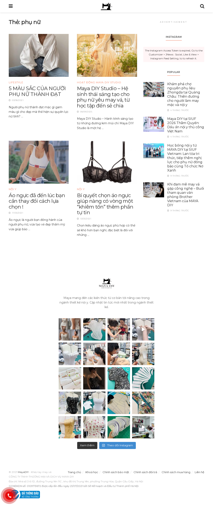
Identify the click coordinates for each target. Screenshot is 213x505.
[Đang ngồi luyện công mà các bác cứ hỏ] (94, 329)
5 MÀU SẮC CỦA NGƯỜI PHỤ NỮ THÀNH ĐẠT (37, 91)
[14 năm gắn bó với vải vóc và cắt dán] (70, 427)
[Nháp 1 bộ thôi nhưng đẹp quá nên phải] (70, 329)
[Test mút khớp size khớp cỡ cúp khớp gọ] (119, 427)
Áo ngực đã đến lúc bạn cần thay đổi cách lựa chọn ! (37, 201)
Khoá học (91, 472)
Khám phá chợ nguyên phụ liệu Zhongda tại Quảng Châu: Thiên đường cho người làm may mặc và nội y (183, 94)
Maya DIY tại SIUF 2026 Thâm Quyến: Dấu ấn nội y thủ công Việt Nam (185, 125)
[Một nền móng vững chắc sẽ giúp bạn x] (94, 403)
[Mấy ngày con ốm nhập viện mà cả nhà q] (94, 378)
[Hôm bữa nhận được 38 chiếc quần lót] (70, 378)
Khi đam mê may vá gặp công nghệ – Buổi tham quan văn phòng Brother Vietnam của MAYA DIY (185, 194)
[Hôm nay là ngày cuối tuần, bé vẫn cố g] (94, 354)
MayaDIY (23, 472)
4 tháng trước (179, 110)
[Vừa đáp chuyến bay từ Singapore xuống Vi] (119, 354)
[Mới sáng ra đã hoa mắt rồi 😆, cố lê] (143, 378)
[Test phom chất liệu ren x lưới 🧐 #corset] (70, 403)
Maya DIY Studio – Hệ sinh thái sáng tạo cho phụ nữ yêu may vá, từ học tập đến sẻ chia (103, 97)
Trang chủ (74, 472)
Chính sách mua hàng (176, 472)
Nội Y (12, 189)
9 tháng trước (179, 175)
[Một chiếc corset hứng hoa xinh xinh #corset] (143, 329)
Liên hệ (199, 472)
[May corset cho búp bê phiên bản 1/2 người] (143, 354)
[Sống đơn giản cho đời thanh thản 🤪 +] (94, 427)
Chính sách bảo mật (116, 472)
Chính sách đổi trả (145, 472)
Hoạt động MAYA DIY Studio (99, 82)
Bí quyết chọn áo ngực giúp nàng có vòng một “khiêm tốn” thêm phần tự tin (105, 204)
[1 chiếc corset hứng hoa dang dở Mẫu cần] (70, 354)
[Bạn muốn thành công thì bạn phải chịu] (143, 403)
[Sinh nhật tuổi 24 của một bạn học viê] (119, 329)
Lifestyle (16, 82)
